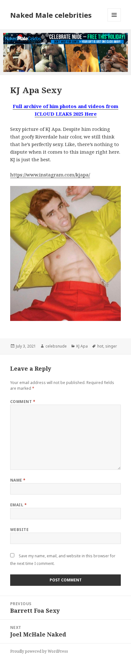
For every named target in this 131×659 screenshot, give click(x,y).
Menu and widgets (114, 21)
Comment (22, 401)
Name (18, 480)
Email (18, 505)
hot (100, 346)
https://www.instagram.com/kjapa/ (50, 174)
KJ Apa (82, 346)
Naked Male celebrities (51, 15)
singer (111, 346)
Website (19, 529)
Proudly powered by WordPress (39, 651)
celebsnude (56, 346)
